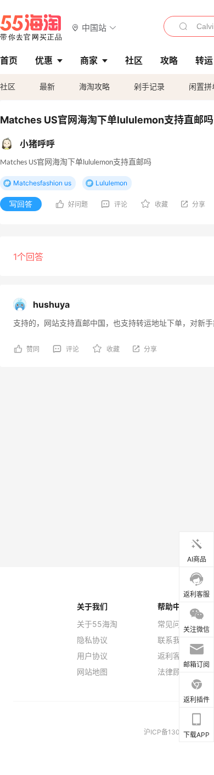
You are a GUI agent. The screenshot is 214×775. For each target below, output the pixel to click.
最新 (47, 86)
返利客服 (172, 656)
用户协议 (92, 656)
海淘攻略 (94, 86)
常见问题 (172, 624)
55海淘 (31, 27)
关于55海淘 (97, 624)
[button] (94, 27)
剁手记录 (149, 86)
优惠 (44, 60)
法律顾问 (172, 671)
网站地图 (92, 671)
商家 (89, 60)
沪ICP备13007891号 (175, 732)
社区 (7, 86)
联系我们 (172, 640)
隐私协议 (92, 640)
